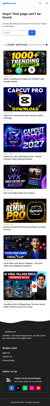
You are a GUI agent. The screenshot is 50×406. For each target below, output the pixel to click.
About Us (6, 353)
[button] (40, 3)
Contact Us (7, 357)
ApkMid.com (9, 3)
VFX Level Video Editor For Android (19, 193)
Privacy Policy (8, 360)
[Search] (32, 33)
